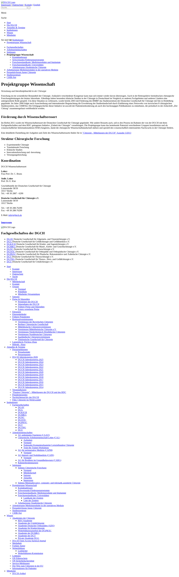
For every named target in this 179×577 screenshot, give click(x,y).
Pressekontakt (24, 352)
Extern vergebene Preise (28, 309)
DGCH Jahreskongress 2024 (30, 362)
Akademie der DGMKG (29, 533)
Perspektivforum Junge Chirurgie (21, 72)
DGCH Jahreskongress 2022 (30, 367)
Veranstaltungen (19, 390)
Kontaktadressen (19, 57)
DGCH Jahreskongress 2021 (30, 369)
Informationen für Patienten (24, 568)
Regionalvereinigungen (22, 319)
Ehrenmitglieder (19, 314)
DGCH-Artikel (19, 573)
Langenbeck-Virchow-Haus (24, 342)
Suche (15, 276)
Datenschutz (17, 5)
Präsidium (22, 291)
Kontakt (28, 5)
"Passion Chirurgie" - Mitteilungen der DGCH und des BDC (39, 392)
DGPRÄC (12, 254)
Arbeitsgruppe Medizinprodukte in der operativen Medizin (32, 70)
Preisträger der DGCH (28, 302)
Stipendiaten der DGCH (28, 304)
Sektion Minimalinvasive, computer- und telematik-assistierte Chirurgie (49, 483)
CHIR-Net (11, 77)
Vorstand (22, 289)
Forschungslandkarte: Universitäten (27, 65)
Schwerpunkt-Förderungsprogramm (28, 60)
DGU (9, 262)
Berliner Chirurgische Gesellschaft (33, 324)
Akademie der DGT (27, 536)
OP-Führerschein (19, 558)
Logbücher (23, 551)
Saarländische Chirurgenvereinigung (34, 337)
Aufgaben (27, 440)
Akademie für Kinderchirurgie (31, 528)
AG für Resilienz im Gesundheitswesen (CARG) (39, 460)
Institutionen (12, 30)
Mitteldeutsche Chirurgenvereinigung (34, 327)
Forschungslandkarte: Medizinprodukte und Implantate (36, 62)
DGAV (10, 239)
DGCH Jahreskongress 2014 (30, 387)
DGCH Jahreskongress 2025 (30, 359)
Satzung (15, 296)
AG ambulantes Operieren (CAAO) (34, 435)
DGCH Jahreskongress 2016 (30, 382)
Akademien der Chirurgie (23, 518)
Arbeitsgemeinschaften (17, 50)
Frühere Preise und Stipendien (31, 307)
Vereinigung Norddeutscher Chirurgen (35, 334)
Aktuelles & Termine (16, 27)
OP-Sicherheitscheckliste (23, 561)
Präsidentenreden (19, 395)
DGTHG (11, 259)
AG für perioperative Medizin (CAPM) (35, 450)
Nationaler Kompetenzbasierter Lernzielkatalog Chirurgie (48, 445)
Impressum (6, 5)
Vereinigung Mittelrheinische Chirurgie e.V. (37, 329)
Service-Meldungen (21, 563)
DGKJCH (11, 244)
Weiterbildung (18, 548)
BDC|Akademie (25, 520)
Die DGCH (12, 25)
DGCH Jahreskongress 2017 (30, 380)
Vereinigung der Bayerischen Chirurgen (35, 322)
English (36, 5)
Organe (15, 286)
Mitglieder (11, 35)
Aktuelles (27, 478)
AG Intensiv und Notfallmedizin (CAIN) (36, 455)
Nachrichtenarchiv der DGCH (25, 397)
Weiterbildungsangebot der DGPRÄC (34, 530)
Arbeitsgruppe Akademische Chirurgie (29, 67)
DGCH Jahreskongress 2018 (30, 377)
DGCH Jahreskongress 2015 (30, 385)
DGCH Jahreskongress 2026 (25, 357)
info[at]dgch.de (15, 215)
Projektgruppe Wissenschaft (19, 42)
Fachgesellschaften (15, 47)
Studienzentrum (14, 75)
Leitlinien (16, 556)
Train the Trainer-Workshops (36, 447)
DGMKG (11, 246)
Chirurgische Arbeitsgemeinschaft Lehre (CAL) (39, 437)
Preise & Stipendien (21, 299)
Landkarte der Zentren (33, 498)
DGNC (10, 249)
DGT (9, 257)
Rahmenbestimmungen (28, 463)
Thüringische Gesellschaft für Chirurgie (35, 339)
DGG (9, 241)
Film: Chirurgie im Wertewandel (26, 400)
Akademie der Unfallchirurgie (31, 523)
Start (9, 22)
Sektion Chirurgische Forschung (32, 468)
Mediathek (17, 543)
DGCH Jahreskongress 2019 (30, 374)
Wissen (10, 32)
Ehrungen (16, 312)
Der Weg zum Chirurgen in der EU (27, 566)
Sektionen (11, 52)
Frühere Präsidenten (21, 317)
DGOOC (11, 251)
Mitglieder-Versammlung (29, 294)
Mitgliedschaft (18, 281)
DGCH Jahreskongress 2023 (30, 364)
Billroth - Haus (18, 344)
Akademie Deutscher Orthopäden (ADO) (36, 525)
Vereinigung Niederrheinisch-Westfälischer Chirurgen (41, 332)
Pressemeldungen (20, 349)
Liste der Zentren (31, 500)
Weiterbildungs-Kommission (30, 553)
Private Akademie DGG (28, 538)
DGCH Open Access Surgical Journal (29, 541)
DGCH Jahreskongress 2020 (30, 372)
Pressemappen (24, 354)
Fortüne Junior (18, 546)
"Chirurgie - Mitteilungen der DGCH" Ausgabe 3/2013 (106, 133)
